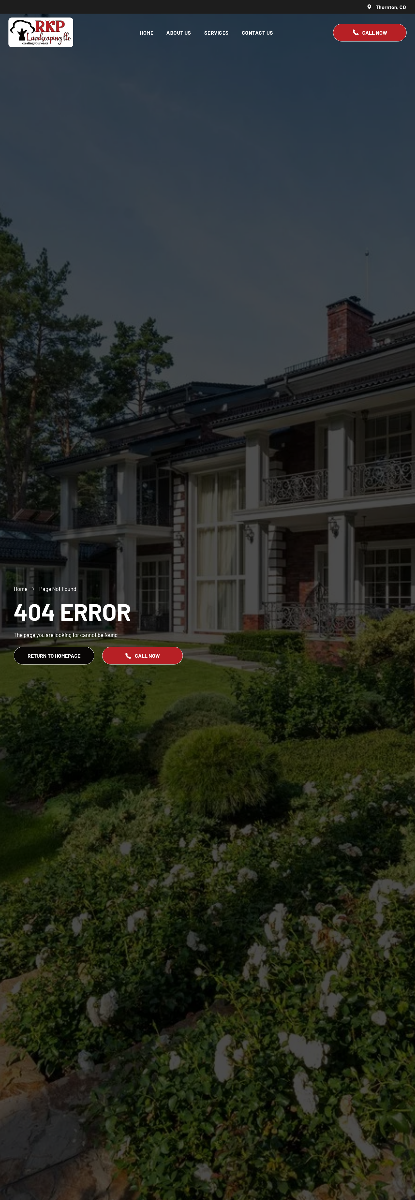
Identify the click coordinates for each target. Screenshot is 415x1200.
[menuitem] (146, 32)
